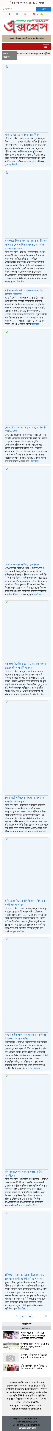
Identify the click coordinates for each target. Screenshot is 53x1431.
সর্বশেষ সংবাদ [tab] (26, 1324)
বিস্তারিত (15, 164)
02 (23, 1316)
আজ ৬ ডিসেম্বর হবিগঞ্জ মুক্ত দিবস (22, 135)
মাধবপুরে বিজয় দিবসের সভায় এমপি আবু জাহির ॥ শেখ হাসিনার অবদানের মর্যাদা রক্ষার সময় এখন (26, 244)
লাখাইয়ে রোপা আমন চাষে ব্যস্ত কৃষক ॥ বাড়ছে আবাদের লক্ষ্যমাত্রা (34, 1346)
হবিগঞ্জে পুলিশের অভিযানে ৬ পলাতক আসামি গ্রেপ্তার (33, 1367)
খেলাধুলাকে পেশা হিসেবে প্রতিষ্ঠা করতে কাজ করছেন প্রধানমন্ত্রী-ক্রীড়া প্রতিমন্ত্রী (32, 1335)
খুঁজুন (44, 9)
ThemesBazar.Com (26, 1428)
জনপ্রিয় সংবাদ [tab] (27, 1328)
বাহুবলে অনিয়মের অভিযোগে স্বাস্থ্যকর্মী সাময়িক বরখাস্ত (33, 1356)
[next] (30, 1316)
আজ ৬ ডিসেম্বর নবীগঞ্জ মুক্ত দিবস (22, 564)
